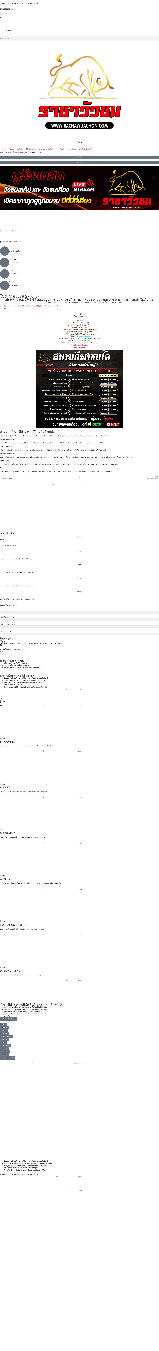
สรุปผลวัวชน (72, 149)
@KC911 (81, 332)
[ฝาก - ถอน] (4, 262)
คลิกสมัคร (12, 247)
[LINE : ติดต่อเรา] (2, 31)
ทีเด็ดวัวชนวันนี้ (31, 149)
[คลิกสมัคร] (4, 251)
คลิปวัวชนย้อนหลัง (85, 149)
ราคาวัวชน (60, 149)
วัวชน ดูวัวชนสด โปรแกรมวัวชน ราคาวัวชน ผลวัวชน (79, 329)
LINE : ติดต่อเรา (10, 30)
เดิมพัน (11, 270)
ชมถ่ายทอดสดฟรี (84, 336)
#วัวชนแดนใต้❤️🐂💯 (34, 306)
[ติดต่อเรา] (4, 285)
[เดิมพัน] (4, 274)
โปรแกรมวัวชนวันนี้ (15, 149)
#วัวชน (24, 306)
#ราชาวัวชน (18, 306)
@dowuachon (8, 306)
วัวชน (4, 149)
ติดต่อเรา (12, 282)
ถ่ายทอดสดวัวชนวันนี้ (46, 149)
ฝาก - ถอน (12, 259)
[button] (2, 701)
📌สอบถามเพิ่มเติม (79, 347)
